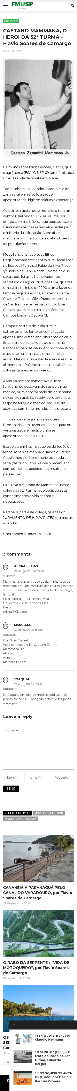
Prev (9, 1062)
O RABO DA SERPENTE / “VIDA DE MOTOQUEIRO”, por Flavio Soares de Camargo (36, 967)
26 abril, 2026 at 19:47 (28, 684)
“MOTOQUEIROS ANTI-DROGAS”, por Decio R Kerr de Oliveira (53, 1077)
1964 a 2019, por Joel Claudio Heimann (52, 1038)
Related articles (17, 813)
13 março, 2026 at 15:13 (29, 629)
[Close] (13, 1025)
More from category (21, 818)
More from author (48, 813)
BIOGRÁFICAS (11, 21)
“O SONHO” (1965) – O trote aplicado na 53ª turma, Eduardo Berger (52, 1058)
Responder (9, 575)
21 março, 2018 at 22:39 (29, 571)
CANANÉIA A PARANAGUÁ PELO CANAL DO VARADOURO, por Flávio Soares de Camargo (37, 892)
